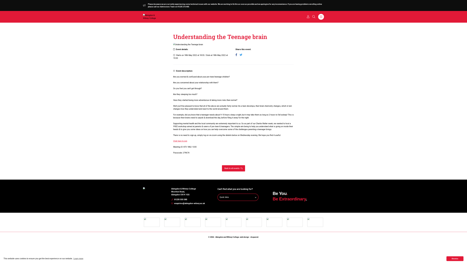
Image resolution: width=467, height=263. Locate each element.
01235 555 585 (180, 199)
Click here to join (180, 141)
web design (244, 237)
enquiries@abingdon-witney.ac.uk (189, 203)
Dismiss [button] (455, 259)
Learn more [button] (78, 259)
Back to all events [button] (232, 168)
